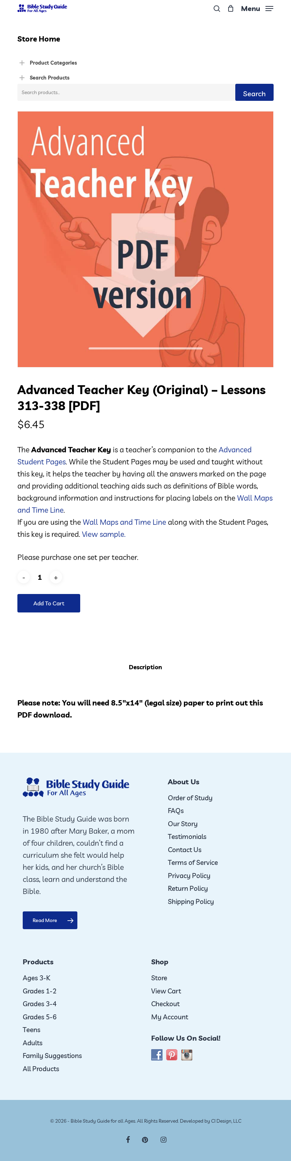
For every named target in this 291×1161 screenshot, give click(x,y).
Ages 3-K (36, 978)
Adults (33, 1043)
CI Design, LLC (226, 1121)
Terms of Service (193, 862)
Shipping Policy (191, 901)
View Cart (166, 991)
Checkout (165, 1003)
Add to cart (48, 603)
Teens (31, 1029)
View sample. (104, 534)
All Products (41, 1068)
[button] (257, 8)
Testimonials (187, 836)
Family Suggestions (52, 1055)
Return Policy (188, 888)
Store (159, 978)
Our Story (183, 823)
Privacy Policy (189, 875)
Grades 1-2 (39, 991)
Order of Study (190, 798)
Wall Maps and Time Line (124, 522)
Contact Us (185, 849)
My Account (169, 1017)
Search (254, 93)
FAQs (176, 810)
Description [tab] (145, 667)
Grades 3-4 (39, 1003)
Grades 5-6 (39, 1017)
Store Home (38, 38)
